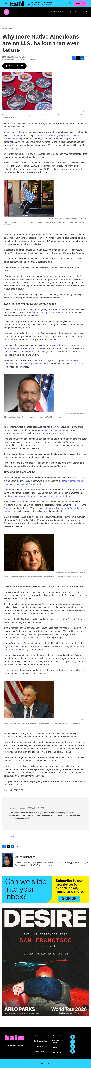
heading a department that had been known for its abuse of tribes (39, 496)
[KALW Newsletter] (45, 889)
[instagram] (72, 1041)
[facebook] (72, 1037)
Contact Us (56, 1047)
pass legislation (52, 430)
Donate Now (38, 1046)
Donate (81, 3)
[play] (6, 12)
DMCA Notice (57, 1052)
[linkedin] (72, 1046)
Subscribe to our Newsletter (58, 1041)
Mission (37, 1036)
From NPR (7, 28)
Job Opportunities (40, 1041)
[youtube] (72, 1051)
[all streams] (87, 12)
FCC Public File (58, 1036)
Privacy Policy (39, 1051)
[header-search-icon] (70, 3)
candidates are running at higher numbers (45, 312)
